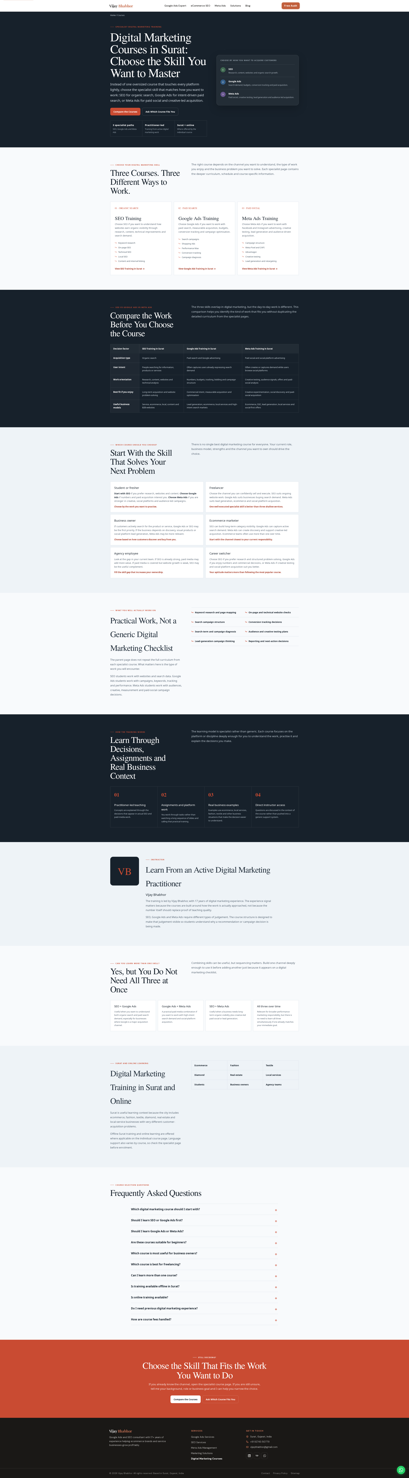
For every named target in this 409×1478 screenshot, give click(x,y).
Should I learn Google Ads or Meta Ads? (157, 1231)
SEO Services (198, 1442)
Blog (247, 5)
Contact (265, 1473)
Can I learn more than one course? (154, 1275)
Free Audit (290, 5)
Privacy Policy (280, 1473)
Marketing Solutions (202, 1453)
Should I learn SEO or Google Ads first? (157, 1220)
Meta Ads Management (204, 1447)
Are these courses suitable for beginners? (158, 1242)
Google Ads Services (202, 1437)
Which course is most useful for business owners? (164, 1253)
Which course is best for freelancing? (155, 1264)
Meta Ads (220, 5)
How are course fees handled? (151, 1319)
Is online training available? (149, 1297)
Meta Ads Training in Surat (259, 348)
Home (113, 15)
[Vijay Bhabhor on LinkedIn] (249, 1456)
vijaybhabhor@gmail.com (264, 1447)
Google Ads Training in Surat (201, 348)
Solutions (235, 5)
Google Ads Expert (175, 5)
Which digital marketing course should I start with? (165, 1209)
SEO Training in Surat (153, 348)
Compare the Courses (125, 111)
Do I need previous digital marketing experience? (164, 1308)
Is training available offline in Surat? (155, 1286)
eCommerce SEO (200, 5)
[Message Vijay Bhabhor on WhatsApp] (264, 1456)
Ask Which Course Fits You (160, 111)
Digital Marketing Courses (206, 1458)
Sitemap (295, 1473)
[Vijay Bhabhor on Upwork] (257, 1456)
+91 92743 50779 (260, 1441)
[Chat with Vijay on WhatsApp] (401, 1470)
